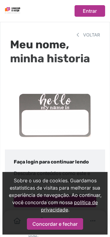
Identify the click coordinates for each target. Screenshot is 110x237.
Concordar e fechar (55, 224)
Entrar (90, 11)
